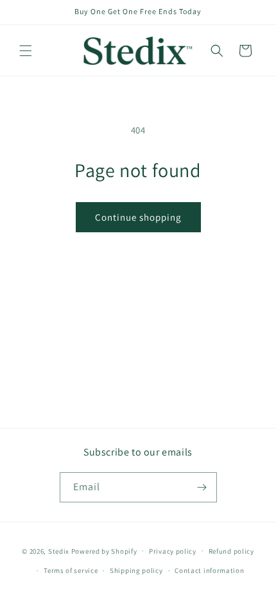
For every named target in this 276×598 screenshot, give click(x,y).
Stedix (58, 550)
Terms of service (71, 570)
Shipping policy (136, 570)
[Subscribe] (202, 487)
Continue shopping (138, 217)
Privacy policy (172, 551)
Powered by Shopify (104, 550)
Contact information (209, 570)
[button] (26, 51)
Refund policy (231, 551)
